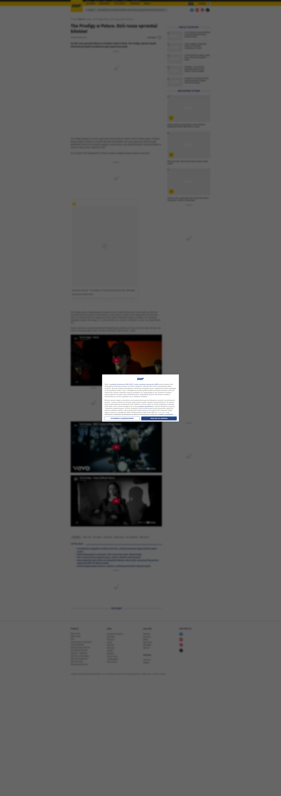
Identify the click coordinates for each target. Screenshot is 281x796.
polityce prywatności (146, 406)
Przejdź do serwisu (159, 418)
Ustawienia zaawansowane (122, 418)
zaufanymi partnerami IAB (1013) (121, 384)
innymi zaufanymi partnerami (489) (146, 384)
